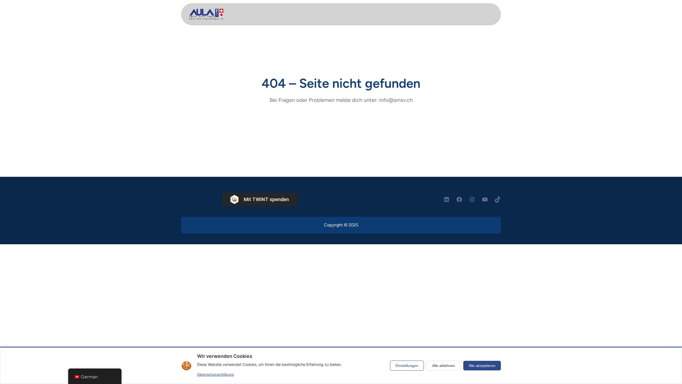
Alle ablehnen (443, 365)
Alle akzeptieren (482, 365)
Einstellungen (407, 365)
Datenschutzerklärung (215, 374)
